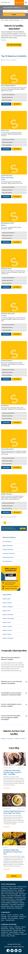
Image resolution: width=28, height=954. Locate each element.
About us (3, 915)
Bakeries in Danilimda (7, 738)
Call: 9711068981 (19, 2)
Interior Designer (13, 932)
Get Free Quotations (14, 45)
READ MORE (6, 788)
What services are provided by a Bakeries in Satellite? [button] (10, 658)
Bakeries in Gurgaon (7, 626)
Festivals (11, 928)
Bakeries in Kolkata (7, 634)
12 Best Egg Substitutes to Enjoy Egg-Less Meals (14, 812)
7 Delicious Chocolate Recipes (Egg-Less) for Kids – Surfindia (12, 772)
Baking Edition (6, 269)
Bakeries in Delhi (6, 599)
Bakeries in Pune (6, 610)
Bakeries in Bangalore (8, 606)
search (14, 14)
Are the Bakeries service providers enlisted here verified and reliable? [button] (11, 694)
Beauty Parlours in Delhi (16, 888)
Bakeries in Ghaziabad (8, 638)
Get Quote (17, 104)
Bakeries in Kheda (20, 738)
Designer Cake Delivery (8, 549)
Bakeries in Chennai (7, 630)
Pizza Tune (5, 130)
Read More (3, 40)
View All (14, 876)
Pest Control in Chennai (7, 899)
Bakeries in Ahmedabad (14, 20)
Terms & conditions (13, 918)
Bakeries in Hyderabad (8, 614)
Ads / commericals (13, 916)
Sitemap (12, 936)
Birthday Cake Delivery (7, 97)
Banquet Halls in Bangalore (14, 908)
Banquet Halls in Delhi (7, 906)
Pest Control (19, 928)
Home (2, 20)
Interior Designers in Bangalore (10, 902)
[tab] (14, 666)
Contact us (16, 915)
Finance (11, 927)
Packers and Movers (6, 930)
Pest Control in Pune (20, 897)
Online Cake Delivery (7, 100)
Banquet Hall (17, 930)
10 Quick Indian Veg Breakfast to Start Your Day (12, 852)
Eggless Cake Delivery (8, 545)
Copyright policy (10, 920)
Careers (9, 915)
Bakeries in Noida (7, 622)
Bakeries (6, 20)
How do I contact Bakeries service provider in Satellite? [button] (11, 705)
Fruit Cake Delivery (7, 541)
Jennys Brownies (7, 449)
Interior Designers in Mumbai (14, 901)
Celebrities (17, 927)
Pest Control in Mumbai (11, 893)
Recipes (23, 927)
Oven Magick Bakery (8, 85)
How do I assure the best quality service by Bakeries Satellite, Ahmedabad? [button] (10, 717)
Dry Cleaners (16, 934)
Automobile (4, 927)
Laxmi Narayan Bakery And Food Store (7, 178)
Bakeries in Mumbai (7, 602)
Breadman (5, 405)
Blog (8, 936)
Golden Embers (6, 494)
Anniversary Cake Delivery (8, 94)
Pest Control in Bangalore (14, 895)
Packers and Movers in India (9, 886)
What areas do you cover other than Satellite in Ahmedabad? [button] (11, 682)
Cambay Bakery (6, 361)
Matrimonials (4, 928)
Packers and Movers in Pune (9, 890)
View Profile (6, 104)
